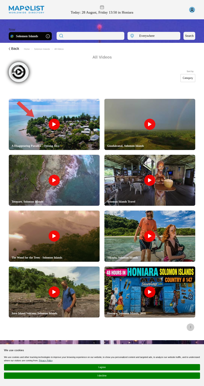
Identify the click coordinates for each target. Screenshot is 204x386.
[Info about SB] (47, 36)
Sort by (190, 71)
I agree (102, 367)
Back (14, 49)
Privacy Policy (45, 360)
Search (189, 35)
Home (27, 49)
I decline (102, 375)
